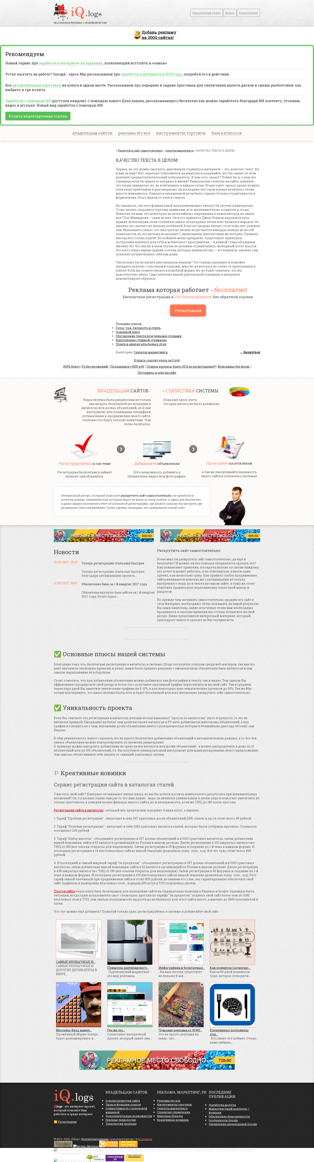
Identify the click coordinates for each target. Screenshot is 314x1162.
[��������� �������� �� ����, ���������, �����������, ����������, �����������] (128, 1146)
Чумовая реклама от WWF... (180, 1030)
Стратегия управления (173, 1112)
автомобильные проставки (36, 85)
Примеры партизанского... (128, 968)
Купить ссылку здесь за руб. (157, 360)
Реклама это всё (168, 1101)
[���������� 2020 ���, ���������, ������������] (157, 1153)
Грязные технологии (121, 1120)
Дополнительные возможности (129, 1116)
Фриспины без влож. (234, 366)
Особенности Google (223, 1120)
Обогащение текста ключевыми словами (149, 336)
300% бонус (71, 366)
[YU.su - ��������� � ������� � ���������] (134, 1160)
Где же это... (116, 1030)
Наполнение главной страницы (141, 340)
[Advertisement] (79, 191)
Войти (229, 13)
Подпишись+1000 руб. (127, 366)
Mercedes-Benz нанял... (74, 1030)
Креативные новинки (173, 1120)
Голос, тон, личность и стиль (138, 328)
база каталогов (226, 133)
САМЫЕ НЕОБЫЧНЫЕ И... (75, 962)
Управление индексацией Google (233, 1124)
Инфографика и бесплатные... (181, 968)
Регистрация (248, 13)
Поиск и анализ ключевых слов (141, 344)
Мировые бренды (170, 1116)
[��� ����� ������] (95, 1160)
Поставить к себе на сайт (157, 373)
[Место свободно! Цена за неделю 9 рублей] (104, 541)
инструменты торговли (181, 133)
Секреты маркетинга (150, 352)
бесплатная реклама (95, 1139)
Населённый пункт (206, 13)
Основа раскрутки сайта (123, 1101)
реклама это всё (134, 133)
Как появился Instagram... (230, 968)
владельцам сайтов (92, 133)
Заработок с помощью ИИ (28, 100)
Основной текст (128, 332)
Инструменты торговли (174, 1104)
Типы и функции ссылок (123, 1104)
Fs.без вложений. (95, 366)
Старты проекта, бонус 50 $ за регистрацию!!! (181, 366)
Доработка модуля (222, 1105)
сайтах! (159, 34)
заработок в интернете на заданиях (71, 63)
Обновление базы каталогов (229, 1116)
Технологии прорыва (121, 1124)
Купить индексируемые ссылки (38, 116)
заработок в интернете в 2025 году (151, 74)
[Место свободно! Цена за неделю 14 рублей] (157, 1069)
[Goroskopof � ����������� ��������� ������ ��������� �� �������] (115, 1160)
